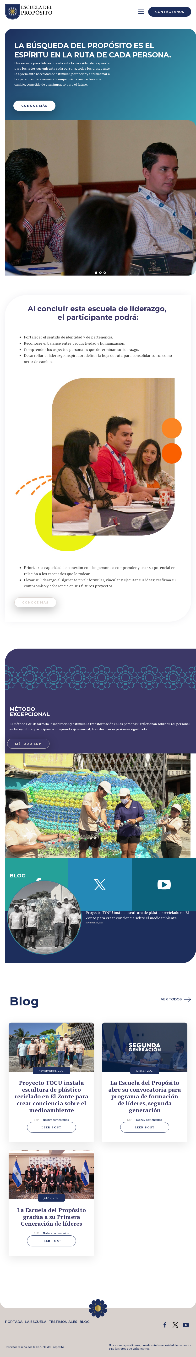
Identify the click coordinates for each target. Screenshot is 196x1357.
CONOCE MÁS (34, 106)
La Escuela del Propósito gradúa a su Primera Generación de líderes (51, 1217)
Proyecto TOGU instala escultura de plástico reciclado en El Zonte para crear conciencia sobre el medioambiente (137, 915)
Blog (85, 1322)
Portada (13, 1322)
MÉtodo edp (28, 744)
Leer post (51, 1127)
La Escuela (35, 1322)
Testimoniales (63, 1322)
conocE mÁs (35, 602)
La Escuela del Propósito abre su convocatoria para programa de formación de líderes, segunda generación (144, 1096)
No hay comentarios (56, 1119)
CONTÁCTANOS (169, 12)
